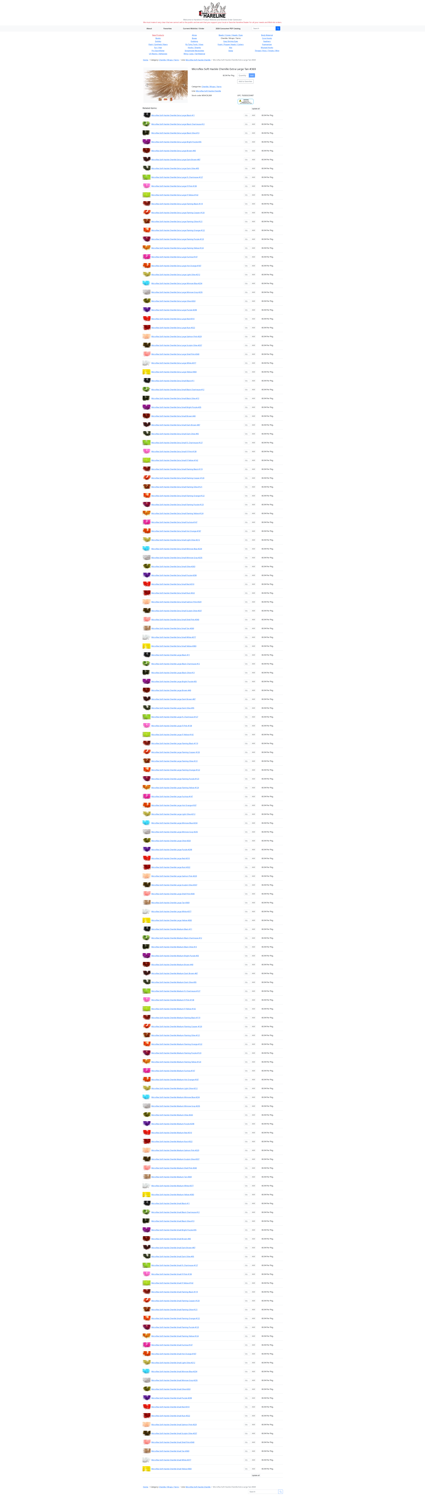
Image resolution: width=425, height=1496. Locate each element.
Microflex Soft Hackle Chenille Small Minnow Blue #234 (174, 1371)
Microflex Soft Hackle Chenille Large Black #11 (170, 655)
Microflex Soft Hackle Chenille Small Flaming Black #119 (174, 1292)
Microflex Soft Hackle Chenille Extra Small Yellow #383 (173, 646)
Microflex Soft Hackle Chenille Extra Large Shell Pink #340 (175, 354)
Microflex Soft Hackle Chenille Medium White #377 (172, 1186)
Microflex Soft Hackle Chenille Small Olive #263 (170, 1389)
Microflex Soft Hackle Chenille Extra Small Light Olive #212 (175, 540)
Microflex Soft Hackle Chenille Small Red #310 (170, 1407)
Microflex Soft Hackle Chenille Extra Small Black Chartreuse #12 (177, 389)
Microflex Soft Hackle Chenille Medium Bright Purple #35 (175, 956)
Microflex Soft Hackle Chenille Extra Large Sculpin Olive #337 (176, 345)
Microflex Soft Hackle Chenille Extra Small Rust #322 (173, 593)
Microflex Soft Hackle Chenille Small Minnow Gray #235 (174, 1380)
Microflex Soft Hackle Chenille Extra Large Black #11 (173, 115)
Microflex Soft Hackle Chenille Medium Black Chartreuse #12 (176, 938)
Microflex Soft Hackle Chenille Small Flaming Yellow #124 (175, 1336)
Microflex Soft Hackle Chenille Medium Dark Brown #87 (174, 973)
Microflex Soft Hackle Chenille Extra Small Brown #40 (173, 416)
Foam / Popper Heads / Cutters (231, 44)
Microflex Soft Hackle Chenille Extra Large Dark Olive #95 (175, 168)
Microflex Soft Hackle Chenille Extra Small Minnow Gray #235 (176, 557)
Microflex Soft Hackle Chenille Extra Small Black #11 (172, 381)
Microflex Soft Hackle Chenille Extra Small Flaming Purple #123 (177, 504)
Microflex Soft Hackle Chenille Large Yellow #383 (171, 920)
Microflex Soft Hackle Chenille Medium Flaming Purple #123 (176, 1053)
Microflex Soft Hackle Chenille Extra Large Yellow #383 (174, 372)
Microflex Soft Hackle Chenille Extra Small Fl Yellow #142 (174, 460)
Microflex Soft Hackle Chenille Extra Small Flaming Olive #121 (176, 487)
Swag (230, 50)
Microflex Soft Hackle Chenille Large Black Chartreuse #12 (175, 664)
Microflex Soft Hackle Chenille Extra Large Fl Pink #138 (174, 186)
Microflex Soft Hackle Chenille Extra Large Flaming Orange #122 (178, 230)
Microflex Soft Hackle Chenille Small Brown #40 (171, 1239)
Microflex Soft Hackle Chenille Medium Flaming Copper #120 (176, 1026)
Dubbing (194, 41)
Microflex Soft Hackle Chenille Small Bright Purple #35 (173, 1230)
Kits (230, 47)
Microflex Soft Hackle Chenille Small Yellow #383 (171, 1469)
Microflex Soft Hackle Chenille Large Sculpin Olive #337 (174, 885)
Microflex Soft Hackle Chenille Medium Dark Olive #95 (173, 982)
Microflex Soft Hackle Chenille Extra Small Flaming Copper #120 (177, 478)
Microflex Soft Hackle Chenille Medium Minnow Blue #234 (175, 1097)
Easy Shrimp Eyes (230, 41)
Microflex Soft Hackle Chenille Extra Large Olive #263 (173, 301)
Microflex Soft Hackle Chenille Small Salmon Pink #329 (174, 1424)
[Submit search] (278, 28)
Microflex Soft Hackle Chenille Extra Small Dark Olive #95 (175, 434)
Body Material (267, 35)
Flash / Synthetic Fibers (158, 44)
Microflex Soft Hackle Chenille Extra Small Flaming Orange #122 (178, 496)
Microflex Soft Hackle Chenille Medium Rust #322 (171, 1141)
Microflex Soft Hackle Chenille (198, 60)
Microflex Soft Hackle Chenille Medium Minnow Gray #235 (175, 1106)
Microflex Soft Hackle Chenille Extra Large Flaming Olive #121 (177, 221)
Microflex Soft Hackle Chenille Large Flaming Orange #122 (175, 770)
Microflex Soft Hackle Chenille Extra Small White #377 (173, 637)
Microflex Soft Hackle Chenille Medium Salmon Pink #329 (175, 1150)
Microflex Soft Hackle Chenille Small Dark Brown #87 (173, 1247)
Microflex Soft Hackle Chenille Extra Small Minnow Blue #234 (176, 549)
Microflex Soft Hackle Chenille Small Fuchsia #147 (172, 1345)
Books (158, 38)
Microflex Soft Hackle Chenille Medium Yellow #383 (172, 1194)
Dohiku (158, 41)
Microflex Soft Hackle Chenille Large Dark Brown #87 (173, 699)
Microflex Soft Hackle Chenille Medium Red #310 (171, 1132)
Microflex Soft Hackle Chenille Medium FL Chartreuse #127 (175, 991)
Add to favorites (245, 81)
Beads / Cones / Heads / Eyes (231, 35)
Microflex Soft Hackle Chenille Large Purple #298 (171, 849)
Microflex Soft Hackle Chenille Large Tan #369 (170, 902)
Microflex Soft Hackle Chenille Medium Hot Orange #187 (175, 1079)
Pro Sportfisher (158, 50)
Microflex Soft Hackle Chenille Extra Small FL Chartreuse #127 (177, 442)
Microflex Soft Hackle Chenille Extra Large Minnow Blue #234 (176, 283)
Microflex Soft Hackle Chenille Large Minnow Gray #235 (174, 832)
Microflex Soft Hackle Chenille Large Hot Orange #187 (173, 805)
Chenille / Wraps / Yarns (169, 60)
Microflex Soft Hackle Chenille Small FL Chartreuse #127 (174, 1265)
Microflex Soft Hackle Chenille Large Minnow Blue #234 (174, 823)
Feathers (267, 41)
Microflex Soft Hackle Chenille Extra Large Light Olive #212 (175, 274)
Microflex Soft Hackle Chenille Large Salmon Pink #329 (174, 876)
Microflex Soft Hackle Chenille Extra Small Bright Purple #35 (176, 407)
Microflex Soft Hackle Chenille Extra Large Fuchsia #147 (174, 257)
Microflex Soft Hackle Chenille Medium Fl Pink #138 (172, 1000)
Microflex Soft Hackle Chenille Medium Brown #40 (172, 964)
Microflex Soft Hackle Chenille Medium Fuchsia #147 (173, 1071)
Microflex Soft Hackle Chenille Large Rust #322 (170, 867)
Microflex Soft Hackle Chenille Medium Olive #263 (172, 1115)
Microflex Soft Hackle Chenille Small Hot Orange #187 (173, 1354)
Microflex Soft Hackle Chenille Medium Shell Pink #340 (174, 1168)
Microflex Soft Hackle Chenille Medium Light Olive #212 (174, 1088)
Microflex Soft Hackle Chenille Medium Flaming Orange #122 (176, 1044)
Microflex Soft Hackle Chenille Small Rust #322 (170, 1416)
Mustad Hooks (267, 47)
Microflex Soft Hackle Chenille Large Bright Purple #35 (174, 681)
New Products (158, 35)
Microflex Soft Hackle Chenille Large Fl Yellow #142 (172, 734)
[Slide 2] (171, 99)
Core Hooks (267, 38)
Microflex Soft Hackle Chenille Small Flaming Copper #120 (175, 1301)
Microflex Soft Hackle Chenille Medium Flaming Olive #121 (175, 1035)
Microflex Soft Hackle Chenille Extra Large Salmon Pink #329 (176, 336)
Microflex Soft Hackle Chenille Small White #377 (171, 1460)
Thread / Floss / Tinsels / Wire (267, 50)
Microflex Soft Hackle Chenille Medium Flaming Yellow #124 (176, 1062)
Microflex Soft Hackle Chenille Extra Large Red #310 (172, 319)
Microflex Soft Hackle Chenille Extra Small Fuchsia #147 (174, 522)
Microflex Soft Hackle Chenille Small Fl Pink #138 (171, 1274)
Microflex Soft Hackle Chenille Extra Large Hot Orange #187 (176, 266)
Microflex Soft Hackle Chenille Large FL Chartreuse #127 (174, 717)
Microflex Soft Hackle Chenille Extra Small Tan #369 (172, 628)
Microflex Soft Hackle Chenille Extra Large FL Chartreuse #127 (177, 177)
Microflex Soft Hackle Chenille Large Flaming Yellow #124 (175, 787)
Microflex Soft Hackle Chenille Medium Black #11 (171, 929)
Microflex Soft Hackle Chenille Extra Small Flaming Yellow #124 (177, 513)
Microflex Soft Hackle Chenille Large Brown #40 (171, 690)
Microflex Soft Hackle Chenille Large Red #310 (170, 858)
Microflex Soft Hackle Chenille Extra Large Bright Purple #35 (176, 142)
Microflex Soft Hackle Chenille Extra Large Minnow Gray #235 (177, 292)
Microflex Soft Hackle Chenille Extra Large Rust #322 (173, 327)
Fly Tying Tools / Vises (194, 44)
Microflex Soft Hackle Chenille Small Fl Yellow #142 (172, 1283)
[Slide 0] (160, 99)
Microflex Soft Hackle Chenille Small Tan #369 (170, 1451)
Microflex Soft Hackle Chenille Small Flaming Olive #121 (174, 1309)
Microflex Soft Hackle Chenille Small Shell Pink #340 (172, 1442)
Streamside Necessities (194, 50)
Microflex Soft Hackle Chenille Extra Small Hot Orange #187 (176, 531)
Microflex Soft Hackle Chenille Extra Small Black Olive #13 (175, 398)
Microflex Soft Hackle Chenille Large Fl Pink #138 (171, 726)
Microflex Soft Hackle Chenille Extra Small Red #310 (172, 584)
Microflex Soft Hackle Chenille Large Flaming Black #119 (174, 743)
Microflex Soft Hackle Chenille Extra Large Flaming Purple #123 (177, 239)
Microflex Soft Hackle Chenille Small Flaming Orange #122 (175, 1318)
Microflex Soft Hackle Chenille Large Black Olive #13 (173, 672)
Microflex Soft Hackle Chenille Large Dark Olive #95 (172, 708)
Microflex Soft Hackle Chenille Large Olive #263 (171, 841)
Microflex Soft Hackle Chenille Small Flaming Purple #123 (175, 1327)
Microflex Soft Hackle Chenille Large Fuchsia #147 (172, 796)
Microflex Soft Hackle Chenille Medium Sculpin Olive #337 (175, 1159)
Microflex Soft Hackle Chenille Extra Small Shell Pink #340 (175, 619)
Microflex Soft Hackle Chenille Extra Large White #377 (173, 363)
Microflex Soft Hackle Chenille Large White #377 (171, 911)
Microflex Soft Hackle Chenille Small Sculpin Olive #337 (174, 1433)
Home (145, 60)
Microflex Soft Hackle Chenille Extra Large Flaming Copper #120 (178, 212)
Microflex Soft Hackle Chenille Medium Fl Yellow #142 (173, 1009)
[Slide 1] (165, 99)
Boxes (194, 38)
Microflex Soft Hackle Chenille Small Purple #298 (171, 1398)
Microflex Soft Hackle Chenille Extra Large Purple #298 (174, 310)
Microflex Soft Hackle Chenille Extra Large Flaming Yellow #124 (177, 248)
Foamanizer (267, 44)
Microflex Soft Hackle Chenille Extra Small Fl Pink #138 (173, 451)
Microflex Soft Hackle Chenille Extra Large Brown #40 (173, 151)
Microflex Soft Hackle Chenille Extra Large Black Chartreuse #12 (178, 124)
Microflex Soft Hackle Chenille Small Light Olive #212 (173, 1362)
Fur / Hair (158, 47)
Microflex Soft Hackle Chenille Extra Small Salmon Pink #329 (176, 602)
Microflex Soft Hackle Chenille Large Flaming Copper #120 (175, 752)
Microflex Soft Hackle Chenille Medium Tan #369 (171, 1177)
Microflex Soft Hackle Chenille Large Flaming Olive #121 (174, 761)
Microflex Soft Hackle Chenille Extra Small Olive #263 (173, 566)
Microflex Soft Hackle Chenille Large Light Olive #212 (173, 814)
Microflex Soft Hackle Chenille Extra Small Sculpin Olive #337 (176, 611)
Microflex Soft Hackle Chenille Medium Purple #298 (172, 1124)
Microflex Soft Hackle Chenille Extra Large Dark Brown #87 (175, 159)
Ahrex (194, 35)
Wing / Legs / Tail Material (194, 54)
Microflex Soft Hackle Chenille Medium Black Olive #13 (174, 947)
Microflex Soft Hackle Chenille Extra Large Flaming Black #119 (177, 204)
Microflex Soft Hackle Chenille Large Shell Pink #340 (173, 894)
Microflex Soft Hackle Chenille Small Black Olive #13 (172, 1221)
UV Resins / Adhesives (158, 54)
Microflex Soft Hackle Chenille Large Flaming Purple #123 (175, 779)
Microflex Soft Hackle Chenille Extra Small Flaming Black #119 (177, 469)
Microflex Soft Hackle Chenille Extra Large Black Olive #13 (175, 133)
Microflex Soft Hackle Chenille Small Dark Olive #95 (172, 1256)
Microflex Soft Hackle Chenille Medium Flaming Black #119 (175, 1017)
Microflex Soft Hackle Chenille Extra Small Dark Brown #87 (175, 425)
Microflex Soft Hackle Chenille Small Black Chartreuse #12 (175, 1212)
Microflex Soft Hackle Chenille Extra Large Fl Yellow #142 (174, 195)
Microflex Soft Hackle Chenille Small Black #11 (170, 1203)
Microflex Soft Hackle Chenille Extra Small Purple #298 (174, 575)
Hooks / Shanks (194, 47)
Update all (256, 109)
